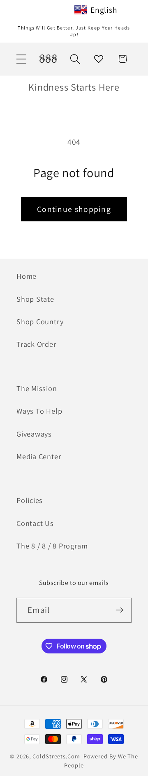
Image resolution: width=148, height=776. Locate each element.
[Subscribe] (119, 610)
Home (26, 276)
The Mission (36, 388)
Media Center (38, 456)
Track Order (36, 344)
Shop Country (39, 321)
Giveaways (34, 434)
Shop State (35, 299)
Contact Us (35, 523)
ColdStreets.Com (56, 756)
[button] (21, 59)
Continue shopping (74, 209)
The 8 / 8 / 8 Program (52, 546)
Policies (29, 500)
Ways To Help (39, 411)
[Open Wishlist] (99, 59)
